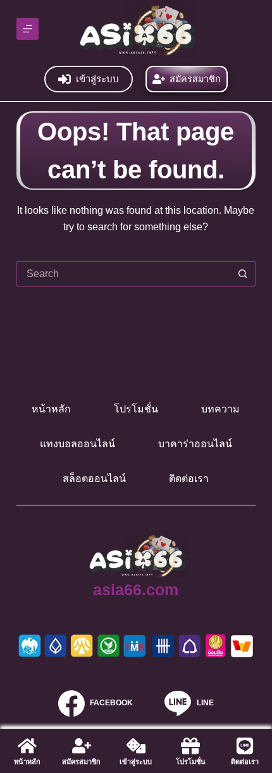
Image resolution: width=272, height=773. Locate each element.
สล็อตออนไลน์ (94, 478)
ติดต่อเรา (189, 478)
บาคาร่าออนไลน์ (195, 443)
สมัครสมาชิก (195, 79)
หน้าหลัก (51, 409)
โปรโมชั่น (136, 409)
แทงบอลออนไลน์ (77, 443)
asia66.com (135, 589)
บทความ (220, 409)
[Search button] (243, 274)
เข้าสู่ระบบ (97, 78)
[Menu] (27, 29)
